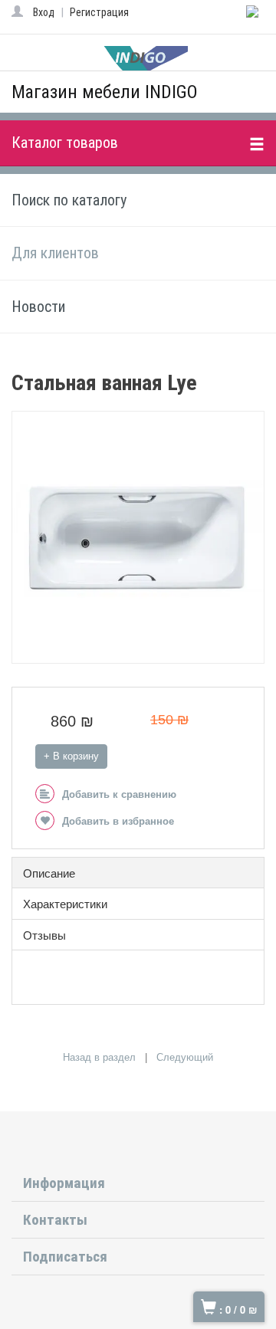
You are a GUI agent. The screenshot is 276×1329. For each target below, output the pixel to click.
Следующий (184, 1057)
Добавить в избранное (118, 821)
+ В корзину (71, 756)
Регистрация (99, 12)
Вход (43, 12)
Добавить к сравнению (119, 794)
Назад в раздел (99, 1057)
